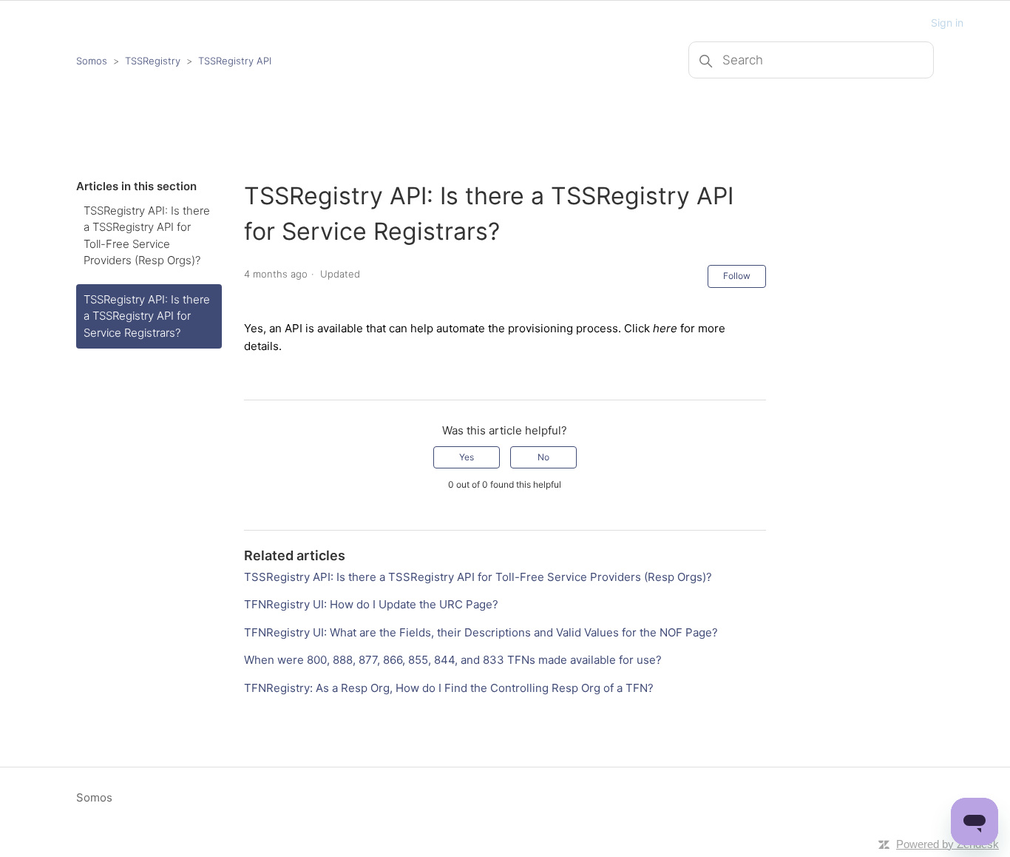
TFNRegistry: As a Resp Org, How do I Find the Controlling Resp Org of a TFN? (449, 688)
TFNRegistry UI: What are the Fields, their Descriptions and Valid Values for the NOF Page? (481, 632)
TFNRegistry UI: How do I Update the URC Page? (371, 604)
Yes (466, 457)
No (543, 457)
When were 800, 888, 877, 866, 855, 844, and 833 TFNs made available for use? (453, 660)
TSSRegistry (152, 61)
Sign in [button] (947, 22)
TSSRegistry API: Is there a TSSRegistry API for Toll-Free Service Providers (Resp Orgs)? (147, 236)
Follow (736, 275)
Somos (91, 61)
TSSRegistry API (234, 61)
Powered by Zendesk (947, 844)
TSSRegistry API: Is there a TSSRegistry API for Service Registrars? (147, 316)
